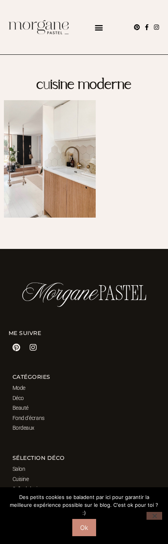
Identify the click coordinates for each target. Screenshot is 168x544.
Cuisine (21, 479)
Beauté (21, 408)
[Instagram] (156, 27)
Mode (19, 388)
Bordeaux (23, 428)
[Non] (154, 516)
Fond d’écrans (29, 418)
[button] (98, 27)
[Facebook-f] (147, 27)
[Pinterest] (137, 27)
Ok (84, 527)
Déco (18, 398)
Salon (19, 469)
